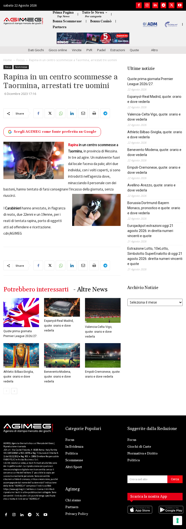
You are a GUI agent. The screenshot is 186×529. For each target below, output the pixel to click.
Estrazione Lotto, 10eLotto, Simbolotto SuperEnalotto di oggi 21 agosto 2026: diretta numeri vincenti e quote (154, 256)
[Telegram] (163, 5)
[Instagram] (147, 5)
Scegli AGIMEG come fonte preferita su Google (55, 132)
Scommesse (21, 67)
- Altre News (90, 289)
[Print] (94, 113)
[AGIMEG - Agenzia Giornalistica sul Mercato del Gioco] (23, 21)
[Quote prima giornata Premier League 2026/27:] (21, 312)
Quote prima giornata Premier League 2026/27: (150, 81)
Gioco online (58, 50)
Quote (134, 50)
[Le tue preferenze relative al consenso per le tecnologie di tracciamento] (177, 520)
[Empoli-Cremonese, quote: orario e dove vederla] (103, 355)
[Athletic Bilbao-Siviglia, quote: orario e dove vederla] (21, 355)
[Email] (83, 113)
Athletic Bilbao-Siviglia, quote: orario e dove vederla (18, 376)
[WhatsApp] (60, 113)
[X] (171, 5)
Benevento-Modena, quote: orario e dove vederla (57, 376)
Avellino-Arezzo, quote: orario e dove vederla (151, 187)
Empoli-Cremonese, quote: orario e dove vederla (153, 169)
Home (7, 60)
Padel (101, 50)
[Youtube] (180, 5)
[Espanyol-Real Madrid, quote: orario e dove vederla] (62, 307)
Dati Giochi (36, 50)
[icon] (139, 514)
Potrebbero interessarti (36, 289)
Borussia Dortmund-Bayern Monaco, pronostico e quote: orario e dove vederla (153, 208)
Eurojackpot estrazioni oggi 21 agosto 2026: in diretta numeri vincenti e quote (150, 231)
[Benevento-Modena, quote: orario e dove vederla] (62, 355)
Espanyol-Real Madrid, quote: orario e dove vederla (59, 325)
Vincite (77, 50)
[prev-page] (6, 391)
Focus (20, 60)
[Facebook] (139, 5)
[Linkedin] (155, 5)
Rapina (73, 144)
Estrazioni (117, 50)
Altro (154, 50)
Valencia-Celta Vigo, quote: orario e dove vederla (98, 331)
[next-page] (14, 391)
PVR (89, 50)
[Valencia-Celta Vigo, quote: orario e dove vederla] (103, 310)
